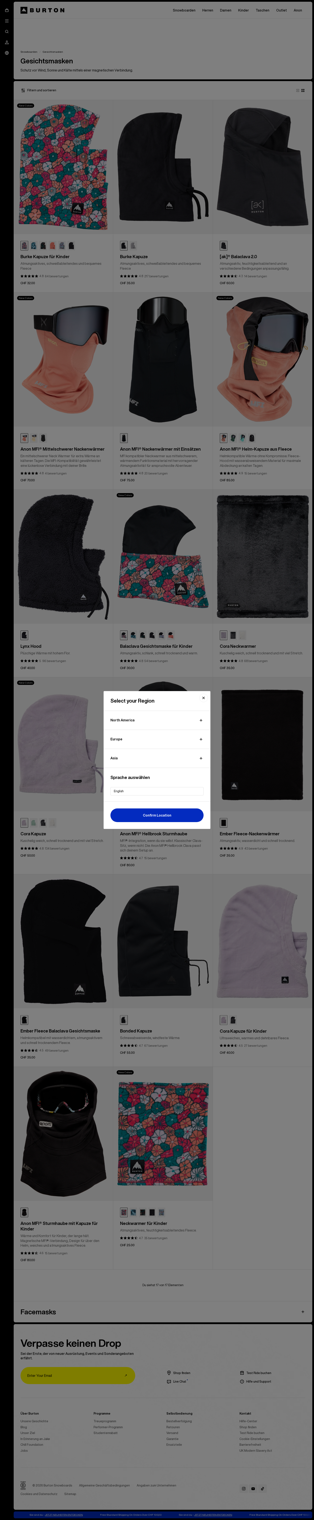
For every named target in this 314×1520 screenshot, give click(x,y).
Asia (114, 758)
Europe (116, 739)
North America (122, 720)
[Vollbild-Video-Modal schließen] (203, 698)
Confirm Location (157, 815)
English (119, 791)
